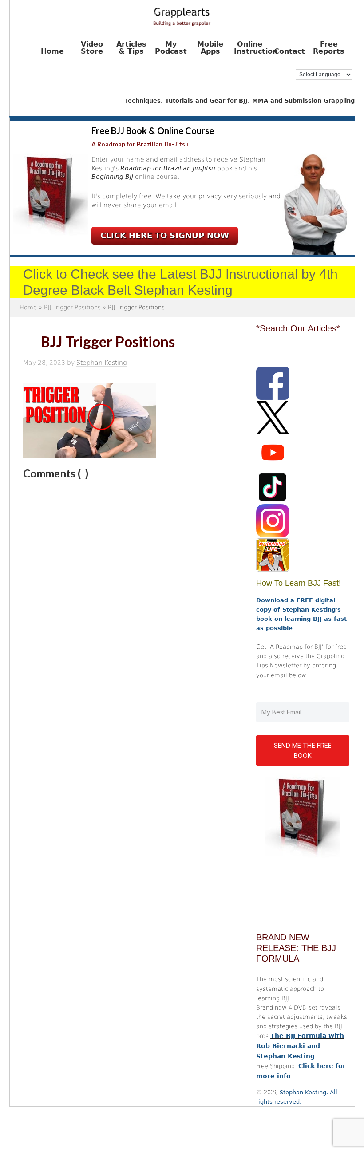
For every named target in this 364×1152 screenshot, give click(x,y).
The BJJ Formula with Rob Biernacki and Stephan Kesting (300, 1046)
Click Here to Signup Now (164, 235)
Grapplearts (182, 14)
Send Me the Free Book (303, 750)
